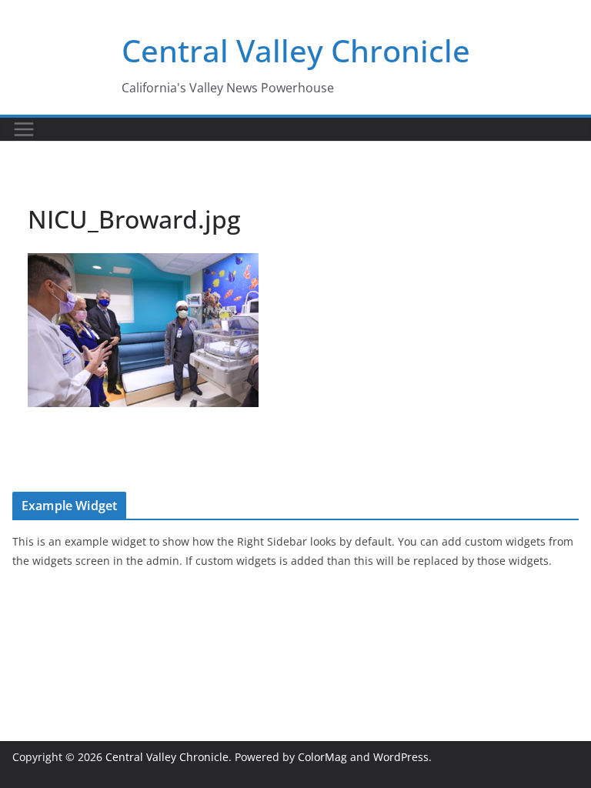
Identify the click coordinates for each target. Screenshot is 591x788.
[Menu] (23, 129)
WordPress (401, 757)
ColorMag (322, 757)
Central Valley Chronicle (296, 50)
